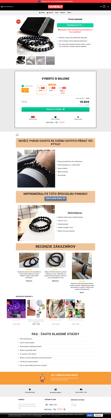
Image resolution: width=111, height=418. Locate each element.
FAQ (19, 408)
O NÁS (56, 12)
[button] (102, 7)
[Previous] (19, 36)
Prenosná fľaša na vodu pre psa (75, 320)
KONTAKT (62, 12)
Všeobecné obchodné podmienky (27, 406)
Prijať (90, 415)
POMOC (69, 12)
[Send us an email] (75, 405)
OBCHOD (51, 12)
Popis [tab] (17, 135)
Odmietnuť (98, 415)
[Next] (52, 36)
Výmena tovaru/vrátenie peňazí (26, 404)
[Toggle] (18, 339)
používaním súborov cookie (28, 415)
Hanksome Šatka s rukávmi (55, 320)
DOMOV (43, 12)
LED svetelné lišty (16, 320)
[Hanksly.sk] (55, 6)
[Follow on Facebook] (72, 405)
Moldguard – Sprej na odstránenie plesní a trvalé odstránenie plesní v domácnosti (36, 321)
